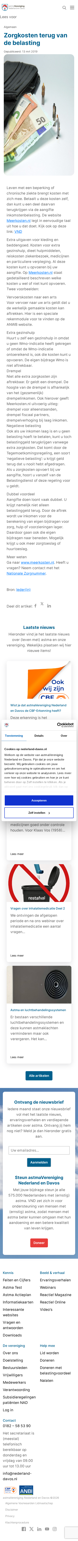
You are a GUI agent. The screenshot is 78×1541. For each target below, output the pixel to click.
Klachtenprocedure (17, 1522)
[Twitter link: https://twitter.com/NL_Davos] (31, 1529)
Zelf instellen (36, 812)
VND (18, 231)
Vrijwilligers (13, 1375)
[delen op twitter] (42, 606)
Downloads (12, 1335)
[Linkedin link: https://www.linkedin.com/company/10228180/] (39, 1529)
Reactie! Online (53, 1302)
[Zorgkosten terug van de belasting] (39, 117)
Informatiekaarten (18, 1302)
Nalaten (46, 1380)
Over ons (10, 1353)
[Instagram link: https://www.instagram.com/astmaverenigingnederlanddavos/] (55, 1529)
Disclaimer (11, 1509)
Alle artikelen (39, 1076)
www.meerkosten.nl (37, 562)
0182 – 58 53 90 (17, 1426)
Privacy (10, 1516)
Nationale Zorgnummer (26, 573)
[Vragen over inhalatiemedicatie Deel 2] (39, 883)
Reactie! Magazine (55, 1295)
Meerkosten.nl (19, 220)
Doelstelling (13, 1360)
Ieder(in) (23, 590)
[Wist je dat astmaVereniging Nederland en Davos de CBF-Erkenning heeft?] (39, 680)
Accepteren (39, 800)
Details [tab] (39, 735)
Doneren (47, 1360)
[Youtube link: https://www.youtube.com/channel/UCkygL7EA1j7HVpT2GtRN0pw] (47, 1529)
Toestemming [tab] (14, 735)
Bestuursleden (15, 1368)
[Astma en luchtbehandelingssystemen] (39, 985)
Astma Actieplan (17, 1295)
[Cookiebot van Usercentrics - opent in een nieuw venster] (57, 725)
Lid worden (49, 1353)
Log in (8, 1410)
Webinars (48, 1287)
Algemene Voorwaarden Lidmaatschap (29, 1503)
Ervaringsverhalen (55, 1280)
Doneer (39, 1243)
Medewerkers (14, 1382)
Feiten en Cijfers (16, 1280)
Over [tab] (64, 735)
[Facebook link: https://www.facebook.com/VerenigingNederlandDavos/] (24, 1529)
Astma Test (12, 1287)
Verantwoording (16, 1390)
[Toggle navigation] (72, 7)
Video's (46, 1309)
